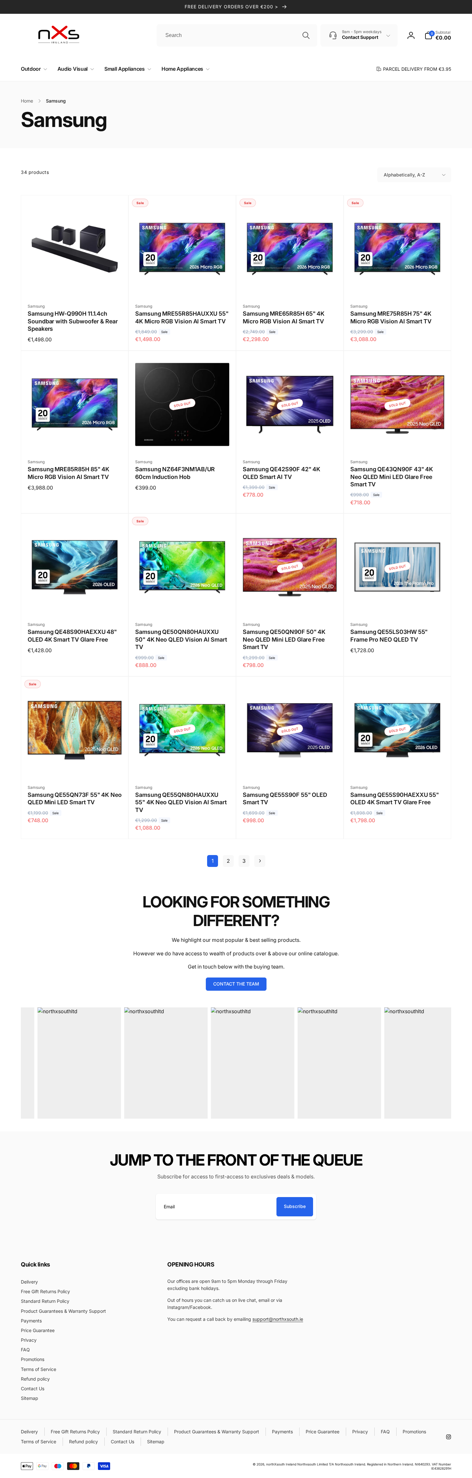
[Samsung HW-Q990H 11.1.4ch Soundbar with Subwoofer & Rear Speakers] (75, 284)
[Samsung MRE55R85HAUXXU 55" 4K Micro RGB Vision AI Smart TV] (183, 284)
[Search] (306, 35)
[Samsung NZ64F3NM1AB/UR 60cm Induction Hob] (183, 440)
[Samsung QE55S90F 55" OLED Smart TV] (290, 765)
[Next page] (259, 861)
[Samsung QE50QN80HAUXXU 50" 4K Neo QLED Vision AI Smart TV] (183, 602)
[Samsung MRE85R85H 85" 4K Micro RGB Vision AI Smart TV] (75, 440)
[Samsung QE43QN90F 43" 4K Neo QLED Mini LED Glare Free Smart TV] (398, 440)
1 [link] (213, 861)
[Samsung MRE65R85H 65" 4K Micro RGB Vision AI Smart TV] (290, 284)
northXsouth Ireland (281, 1464)
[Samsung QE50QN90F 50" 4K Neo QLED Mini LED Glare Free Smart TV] (290, 602)
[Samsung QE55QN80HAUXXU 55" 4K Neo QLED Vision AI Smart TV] (183, 765)
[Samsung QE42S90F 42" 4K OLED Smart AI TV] (290, 440)
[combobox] (237, 35)
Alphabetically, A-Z (404, 174)
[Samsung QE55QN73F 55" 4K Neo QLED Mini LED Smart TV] (75, 765)
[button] (32, 69)
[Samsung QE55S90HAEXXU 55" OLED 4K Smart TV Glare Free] (398, 765)
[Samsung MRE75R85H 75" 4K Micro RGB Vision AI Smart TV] (398, 284)
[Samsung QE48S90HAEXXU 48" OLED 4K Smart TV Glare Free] (75, 602)
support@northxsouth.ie (277, 1319)
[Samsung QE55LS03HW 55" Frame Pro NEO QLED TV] (398, 602)
